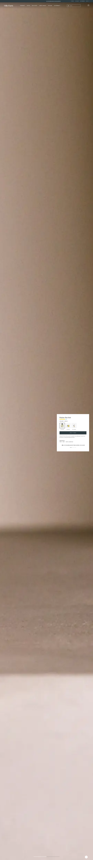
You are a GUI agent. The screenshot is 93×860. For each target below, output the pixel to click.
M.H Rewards (82, 1)
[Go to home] (8, 5)
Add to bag (73, 432)
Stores (72, 1)
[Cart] (88, 5)
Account (77, 1)
